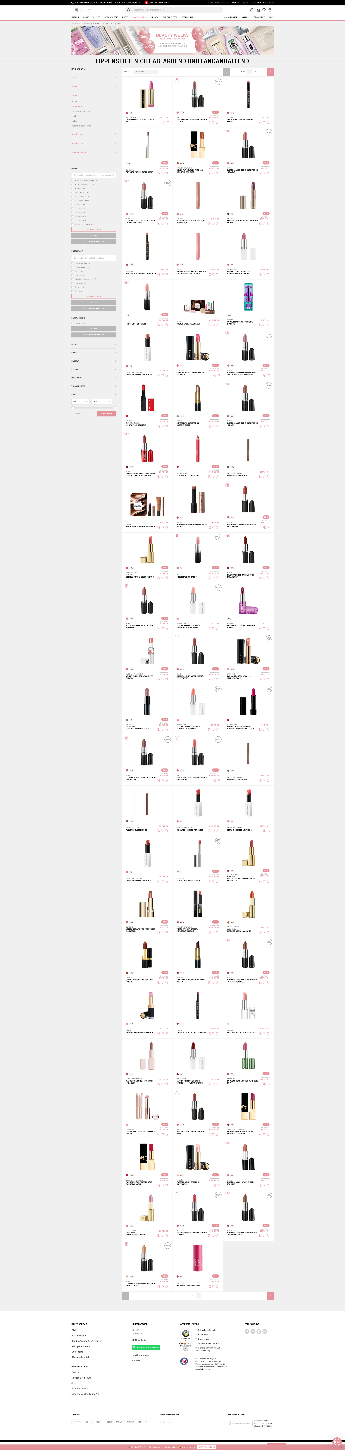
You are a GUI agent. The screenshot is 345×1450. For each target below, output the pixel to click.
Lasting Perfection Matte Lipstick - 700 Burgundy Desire (241, 728)
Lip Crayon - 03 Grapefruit (189, 476)
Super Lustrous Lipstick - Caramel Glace (188, 424)
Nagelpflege (76, 134)
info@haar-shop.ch (141, 1355)
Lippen (74, 95)
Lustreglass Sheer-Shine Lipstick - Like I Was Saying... (242, 981)
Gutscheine (77, 1352)
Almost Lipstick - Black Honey (139, 172)
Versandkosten (79, 1335)
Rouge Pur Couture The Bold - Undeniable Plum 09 (240, 1133)
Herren (154, 17)
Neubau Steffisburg (81, 1378)
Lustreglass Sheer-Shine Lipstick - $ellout (242, 171)
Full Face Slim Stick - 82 (238, 779)
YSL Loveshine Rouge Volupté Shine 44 (139, 677)
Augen (74, 86)
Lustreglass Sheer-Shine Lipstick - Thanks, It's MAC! (141, 222)
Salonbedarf (230, 17)
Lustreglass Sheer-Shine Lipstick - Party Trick (141, 1284)
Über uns (76, 1372)
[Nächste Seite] (270, 72)
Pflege (96, 17)
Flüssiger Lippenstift (80, 111)
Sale (271, 17)
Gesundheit (187, 17)
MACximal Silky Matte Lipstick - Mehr (191, 1133)
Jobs (73, 1383)
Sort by (127, 72)
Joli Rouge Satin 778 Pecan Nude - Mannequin (141, 930)
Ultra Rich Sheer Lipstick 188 (139, 375)
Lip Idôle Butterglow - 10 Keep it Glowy (140, 1133)
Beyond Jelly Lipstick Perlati (139, 1032)
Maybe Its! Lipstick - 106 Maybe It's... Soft (139, 1082)
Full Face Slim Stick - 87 (136, 830)
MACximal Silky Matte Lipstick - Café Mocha (241, 525)
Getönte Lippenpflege (81, 126)
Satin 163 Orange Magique (239, 931)
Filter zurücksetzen (94, 242)
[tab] (93, 79)
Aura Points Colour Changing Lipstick (241, 626)
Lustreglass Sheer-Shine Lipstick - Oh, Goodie (192, 778)
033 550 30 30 (231, 3)
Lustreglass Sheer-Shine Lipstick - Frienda (192, 1234)
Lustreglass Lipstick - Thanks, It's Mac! (241, 1183)
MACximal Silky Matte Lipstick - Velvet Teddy (191, 677)
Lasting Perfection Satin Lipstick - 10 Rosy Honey (188, 626)
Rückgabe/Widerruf (81, 1346)
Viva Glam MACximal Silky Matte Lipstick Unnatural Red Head (140, 475)
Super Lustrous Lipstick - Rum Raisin (139, 981)
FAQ (73, 1330)
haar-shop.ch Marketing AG (85, 1394)
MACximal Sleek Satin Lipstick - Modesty (140, 626)
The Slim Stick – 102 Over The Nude (141, 273)
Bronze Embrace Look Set (188, 324)
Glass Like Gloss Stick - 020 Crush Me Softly (192, 525)
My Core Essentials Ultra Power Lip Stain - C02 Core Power (191, 272)
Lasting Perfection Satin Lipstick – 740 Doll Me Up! (238, 272)
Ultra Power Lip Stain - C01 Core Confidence (191, 222)
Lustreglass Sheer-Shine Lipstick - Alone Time (141, 778)
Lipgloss (75, 116)
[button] (206, 1447)
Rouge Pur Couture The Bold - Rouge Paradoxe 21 (139, 1183)
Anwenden (107, 414)
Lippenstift (76, 106)
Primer (74, 102)
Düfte (125, 17)
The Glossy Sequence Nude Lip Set (141, 526)
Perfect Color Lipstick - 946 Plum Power (242, 222)
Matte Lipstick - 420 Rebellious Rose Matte (241, 880)
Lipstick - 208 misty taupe (137, 729)
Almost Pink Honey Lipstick (189, 881)
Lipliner (74, 121)
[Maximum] (114, 407)
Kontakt (136, 1360)
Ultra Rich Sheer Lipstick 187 (139, 881)
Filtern (93, 235)
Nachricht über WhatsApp (148, 1347)
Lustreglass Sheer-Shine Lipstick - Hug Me (242, 424)
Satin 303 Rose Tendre (136, 1235)
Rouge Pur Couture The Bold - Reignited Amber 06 (190, 171)
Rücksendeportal (80, 1357)
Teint (73, 77)
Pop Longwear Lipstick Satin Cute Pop (242, 1082)
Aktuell (246, 17)
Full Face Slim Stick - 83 (238, 476)
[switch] (185, 1349)
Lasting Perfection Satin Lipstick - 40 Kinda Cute (188, 728)
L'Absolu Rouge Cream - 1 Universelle (188, 1183)
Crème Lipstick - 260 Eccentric (140, 577)
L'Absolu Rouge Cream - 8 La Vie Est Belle (190, 374)
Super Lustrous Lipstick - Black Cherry (191, 981)
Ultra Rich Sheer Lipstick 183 (240, 830)
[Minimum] (73, 407)
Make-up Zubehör (79, 152)
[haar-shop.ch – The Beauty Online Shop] (84, 10)
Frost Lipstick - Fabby (187, 577)
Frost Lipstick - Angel (136, 324)
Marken (75, 17)
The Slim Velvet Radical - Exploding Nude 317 (188, 930)
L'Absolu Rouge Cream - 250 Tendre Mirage (239, 677)
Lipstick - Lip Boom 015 (136, 425)
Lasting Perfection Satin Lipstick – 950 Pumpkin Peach (190, 1082)
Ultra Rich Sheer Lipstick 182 (190, 830)
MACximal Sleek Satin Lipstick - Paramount (241, 576)
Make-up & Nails (139, 17)
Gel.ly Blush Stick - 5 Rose (188, 1285)
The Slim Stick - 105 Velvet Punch (191, 1032)
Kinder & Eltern (170, 17)
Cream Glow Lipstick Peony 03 (241, 1032)
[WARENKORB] (270, 10)
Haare (86, 17)
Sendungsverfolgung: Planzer (86, 1341)
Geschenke (259, 17)
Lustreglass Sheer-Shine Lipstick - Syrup (192, 121)
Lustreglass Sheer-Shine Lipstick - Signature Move (242, 1234)
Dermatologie (111, 17)
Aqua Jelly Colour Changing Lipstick (240, 323)
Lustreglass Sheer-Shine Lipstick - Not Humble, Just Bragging (242, 374)
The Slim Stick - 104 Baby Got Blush (240, 121)
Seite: (244, 71)
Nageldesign (77, 143)
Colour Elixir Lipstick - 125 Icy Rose (140, 121)
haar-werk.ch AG (80, 1388)
